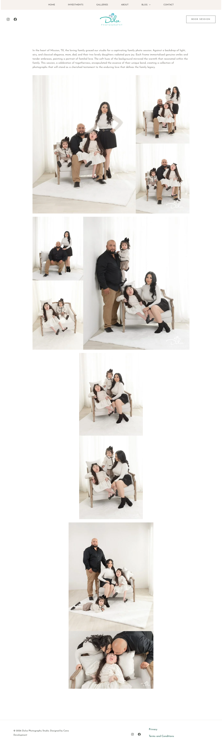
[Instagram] (8, 19)
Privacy (153, 729)
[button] (149, 5)
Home (51, 5)
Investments (75, 5)
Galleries (102, 5)
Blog (145, 5)
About (125, 5)
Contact (168, 5)
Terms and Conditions (161, 736)
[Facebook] (15, 19)
